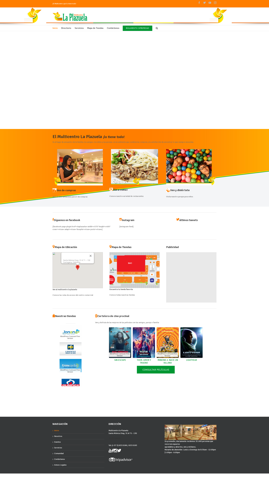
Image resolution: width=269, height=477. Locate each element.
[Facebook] (199, 2)
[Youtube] (210, 2)
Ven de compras (66, 190)
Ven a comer (120, 189)
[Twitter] (204, 2)
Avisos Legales (60, 465)
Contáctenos (59, 459)
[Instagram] (215, 2)
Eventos (57, 442)
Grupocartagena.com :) (60, 476)
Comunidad (59, 453)
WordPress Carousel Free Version (70, 356)
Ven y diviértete (180, 190)
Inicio (56, 430)
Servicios (58, 448)
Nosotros (58, 436)
